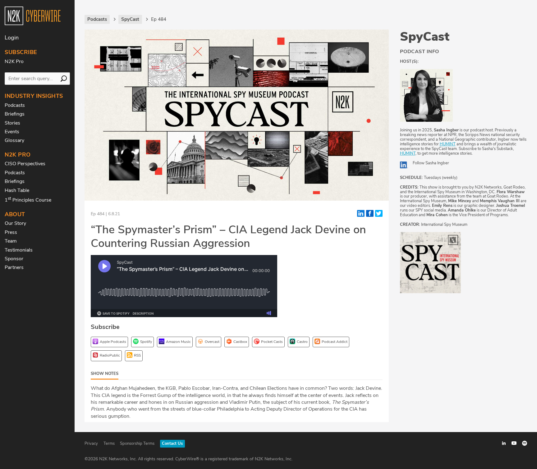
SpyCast (424, 36)
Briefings (15, 114)
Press (11, 232)
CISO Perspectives (25, 163)
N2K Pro (14, 61)
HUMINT (448, 144)
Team (11, 241)
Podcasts (15, 105)
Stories (12, 123)
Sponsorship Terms (137, 443)
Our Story (15, 223)
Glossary (14, 140)
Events (12, 131)
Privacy (91, 443)
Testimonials (19, 250)
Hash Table (17, 190)
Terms (109, 443)
